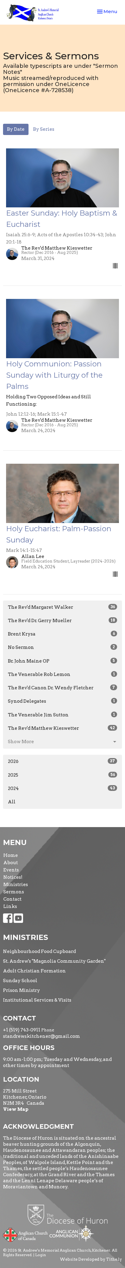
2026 (61, 761)
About (10, 862)
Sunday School (20, 980)
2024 (61, 788)
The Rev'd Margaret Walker (61, 607)
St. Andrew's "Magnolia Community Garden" (54, 961)
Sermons (13, 892)
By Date (16, 129)
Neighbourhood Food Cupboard (39, 951)
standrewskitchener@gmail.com (41, 1036)
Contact (12, 899)
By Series (43, 129)
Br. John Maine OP (61, 661)
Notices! (12, 877)
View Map (16, 1109)
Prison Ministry (21, 990)
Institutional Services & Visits (37, 1000)
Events (11, 870)
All (11, 802)
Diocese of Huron (70, 1214)
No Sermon (61, 647)
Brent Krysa (61, 634)
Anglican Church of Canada (25, 1234)
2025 (61, 775)
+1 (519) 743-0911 (21, 1030)
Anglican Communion (71, 1233)
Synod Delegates (61, 701)
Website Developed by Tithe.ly (91, 1259)
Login (40, 1254)
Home (10, 855)
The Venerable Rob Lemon (61, 674)
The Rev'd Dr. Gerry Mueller (61, 620)
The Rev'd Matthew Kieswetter (61, 728)
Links (10, 906)
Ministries (15, 884)
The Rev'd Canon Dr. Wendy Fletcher (61, 688)
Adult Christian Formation (34, 971)
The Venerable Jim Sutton (61, 715)
